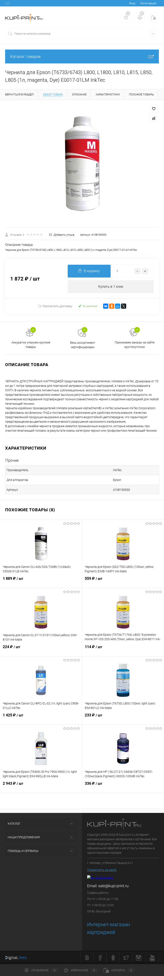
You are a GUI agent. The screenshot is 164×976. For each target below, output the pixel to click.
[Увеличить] (82, 163)
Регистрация (148, 3)
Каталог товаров (25, 56)
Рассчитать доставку (57, 306)
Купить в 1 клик (110, 287)
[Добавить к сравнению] (154, 118)
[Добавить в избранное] (154, 109)
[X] (123, 306)
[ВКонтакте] (105, 306)
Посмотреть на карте (101, 870)
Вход (132, 3)
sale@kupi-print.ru (113, 886)
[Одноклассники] (111, 306)
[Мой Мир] (117, 306)
